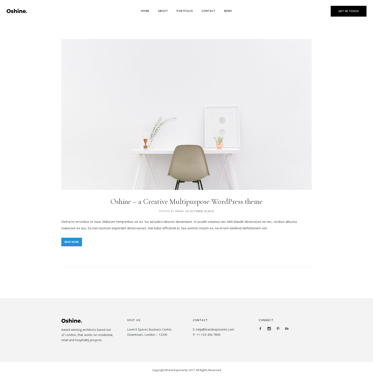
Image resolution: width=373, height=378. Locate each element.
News (228, 11)
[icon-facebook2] (261, 329)
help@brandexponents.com (215, 329)
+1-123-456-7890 (208, 335)
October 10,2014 (202, 211)
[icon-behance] (287, 329)
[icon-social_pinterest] (279, 329)
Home (145, 11)
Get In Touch (348, 11)
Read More (72, 242)
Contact (208, 11)
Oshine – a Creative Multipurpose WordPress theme (186, 201)
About (163, 11)
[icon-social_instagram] (270, 329)
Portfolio (185, 11)
